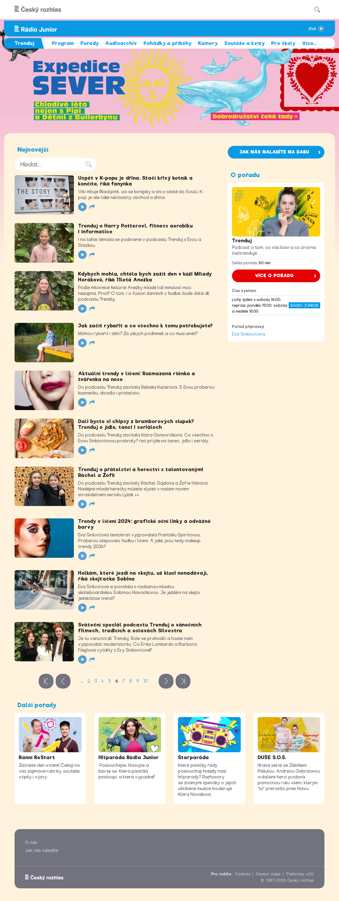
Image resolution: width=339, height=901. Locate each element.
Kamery (208, 43)
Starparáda (193, 757)
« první (46, 681)
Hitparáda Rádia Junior (129, 757)
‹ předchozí (63, 681)
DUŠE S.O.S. (272, 757)
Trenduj (242, 240)
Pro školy (283, 43)
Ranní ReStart (37, 757)
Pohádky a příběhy (168, 43)
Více (309, 43)
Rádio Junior (304, 305)
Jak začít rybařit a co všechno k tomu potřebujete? (145, 325)
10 (146, 681)
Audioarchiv (121, 43)
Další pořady (37, 705)
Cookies (243, 874)
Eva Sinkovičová (248, 334)
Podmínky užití (300, 874)
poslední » (183, 681)
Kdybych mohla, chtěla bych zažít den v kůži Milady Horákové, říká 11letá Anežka (145, 276)
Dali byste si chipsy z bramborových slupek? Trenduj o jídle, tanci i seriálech (136, 424)
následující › (166, 681)
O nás (31, 842)
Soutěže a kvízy (244, 43)
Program (63, 43)
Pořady (90, 43)
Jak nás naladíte (42, 850)
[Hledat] (317, 9)
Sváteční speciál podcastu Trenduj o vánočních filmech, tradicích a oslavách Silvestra (140, 627)
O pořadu (245, 174)
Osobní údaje (268, 874)
